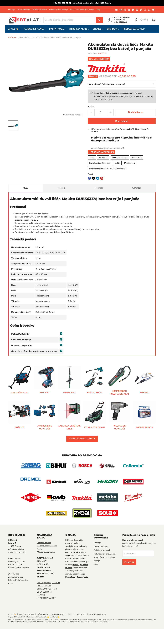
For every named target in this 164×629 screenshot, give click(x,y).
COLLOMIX (47, 592)
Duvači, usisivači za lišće (99, 163)
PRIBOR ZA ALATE (78, 29)
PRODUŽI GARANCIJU (134, 29)
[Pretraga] (99, 20)
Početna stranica (44, 542)
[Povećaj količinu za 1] (110, 112)
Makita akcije (129, 163)
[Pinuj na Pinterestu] (101, 178)
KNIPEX (40, 598)
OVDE (109, 99)
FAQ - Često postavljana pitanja (82, 10)
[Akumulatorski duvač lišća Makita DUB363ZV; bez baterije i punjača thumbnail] (13, 126)
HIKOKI (40, 586)
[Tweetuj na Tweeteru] (93, 178)
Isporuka (99, 187)
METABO (56, 582)
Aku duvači (103, 157)
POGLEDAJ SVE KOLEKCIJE (82, 438)
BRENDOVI (112, 29)
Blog (98, 10)
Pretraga (11, 10)
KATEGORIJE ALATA (34, 29)
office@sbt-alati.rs (16, 549)
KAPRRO (41, 595)
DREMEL (97, 29)
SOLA (39, 592)
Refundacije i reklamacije (58, 10)
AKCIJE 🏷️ (13, 29)
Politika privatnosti (40, 10)
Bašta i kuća (137, 157)
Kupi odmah (121, 121)
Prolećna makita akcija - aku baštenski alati (107, 169)
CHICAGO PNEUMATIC (47, 589)
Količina (91, 106)
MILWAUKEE (50, 598)
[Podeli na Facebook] (89, 178)
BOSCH (40, 582)
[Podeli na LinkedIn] (97, 178)
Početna (12, 37)
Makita (117, 163)
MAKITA (102, 53)
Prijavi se (129, 561)
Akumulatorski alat (119, 157)
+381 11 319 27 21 (16, 552)
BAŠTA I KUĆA (56, 29)
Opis (25, 188)
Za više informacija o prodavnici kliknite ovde (108, 148)
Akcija (91, 157)
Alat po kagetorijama (46, 552)
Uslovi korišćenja (24, 10)
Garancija (136, 187)
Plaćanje (61, 187)
